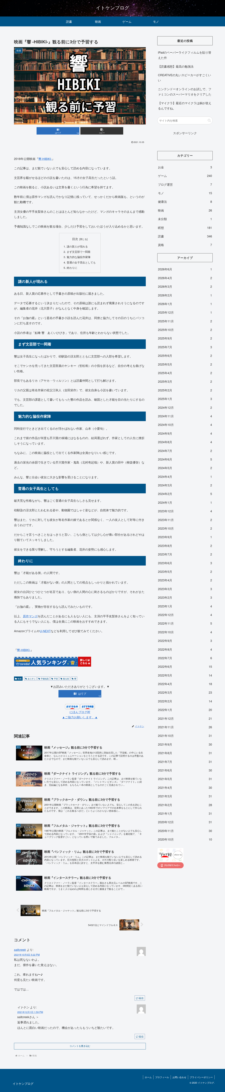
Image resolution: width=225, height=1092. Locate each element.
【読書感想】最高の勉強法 (176, 66)
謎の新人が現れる (77, 246)
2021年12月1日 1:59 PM (30, 1012)
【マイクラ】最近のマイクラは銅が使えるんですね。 (184, 105)
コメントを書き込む (80, 1046)
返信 (141, 998)
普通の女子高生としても (81, 262)
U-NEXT (45, 631)
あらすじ (32, 678)
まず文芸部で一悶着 (78, 252)
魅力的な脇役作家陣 (78, 257)
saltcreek (20, 950)
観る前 (66, 678)
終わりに (72, 268)
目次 (75, 239)
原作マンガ (30, 616)
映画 (20, 678)
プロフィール (162, 1077)
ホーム (148, 1077)
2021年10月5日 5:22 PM (27, 954)
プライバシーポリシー (201, 1077)
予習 (56, 678)
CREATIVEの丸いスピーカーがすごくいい (184, 77)
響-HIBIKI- (45, 158)
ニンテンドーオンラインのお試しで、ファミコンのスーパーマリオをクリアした (184, 91)
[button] (101, 131)
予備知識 (45, 678)
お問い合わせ (179, 1077)
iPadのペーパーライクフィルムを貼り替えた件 (184, 55)
